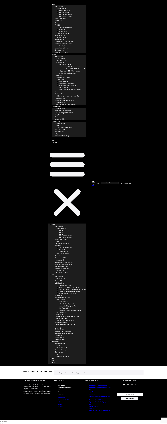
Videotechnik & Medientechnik (64, 41)
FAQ (56, 133)
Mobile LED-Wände (61, 19)
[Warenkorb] (98, 183)
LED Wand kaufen (60, 58)
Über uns (54, 142)
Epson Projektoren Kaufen (63, 77)
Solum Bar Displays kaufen (67, 83)
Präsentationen (59, 117)
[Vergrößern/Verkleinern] (0, 421)
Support (57, 125)
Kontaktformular (60, 123)
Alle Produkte (59, 6)
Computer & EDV (60, 37)
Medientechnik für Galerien (63, 44)
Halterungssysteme (61, 102)
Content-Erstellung (56, 106)
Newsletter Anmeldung (62, 136)
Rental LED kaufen (61, 60)
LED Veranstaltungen (65, 14)
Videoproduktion (60, 119)
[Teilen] (4, 421)
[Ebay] (131, 384)
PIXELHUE (58, 21)
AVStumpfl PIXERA (61, 98)
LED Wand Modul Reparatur (63, 127)
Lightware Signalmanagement (64, 100)
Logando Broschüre (94, 392)
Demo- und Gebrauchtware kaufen (65, 104)
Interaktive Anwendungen (63, 110)
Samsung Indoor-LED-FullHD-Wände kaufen (72, 69)
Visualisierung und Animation (64, 113)
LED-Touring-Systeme (65, 16)
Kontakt (60, 392)
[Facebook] (124, 384)
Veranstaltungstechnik (62, 48)
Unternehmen (61, 385)
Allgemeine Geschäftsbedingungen (98, 385)
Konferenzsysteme (61, 92)
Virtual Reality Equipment (63, 46)
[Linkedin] (135, 384)
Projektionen (59, 115)
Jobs (53, 140)
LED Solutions (59, 62)
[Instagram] (128, 384)
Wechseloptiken (63, 31)
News (53, 138)
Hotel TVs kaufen (64, 87)
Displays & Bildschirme (62, 33)
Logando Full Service (61, 52)
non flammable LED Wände (67, 73)
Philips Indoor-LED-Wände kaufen (69, 71)
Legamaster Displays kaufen (67, 85)
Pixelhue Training (60, 129)
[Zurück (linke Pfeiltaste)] (0, 423)
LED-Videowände (60, 8)
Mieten (53, 4)
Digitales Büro (59, 94)
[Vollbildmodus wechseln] (2, 421)
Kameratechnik (59, 39)
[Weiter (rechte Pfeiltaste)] (2, 423)
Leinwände (62, 29)
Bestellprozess (59, 131)
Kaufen (54, 54)
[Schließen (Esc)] (6, 421)
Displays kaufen (60, 79)
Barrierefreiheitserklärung (64, 387)
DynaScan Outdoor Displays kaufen (70, 90)
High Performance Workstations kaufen (67, 96)
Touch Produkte (60, 35)
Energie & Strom (60, 50)
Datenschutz (92, 394)
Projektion (58, 25)
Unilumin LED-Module (65, 64)
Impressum (61, 394)
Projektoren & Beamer (65, 27)
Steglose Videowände (62, 23)
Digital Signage (60, 108)
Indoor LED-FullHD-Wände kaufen (69, 67)
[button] (67, 183)
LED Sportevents (64, 12)
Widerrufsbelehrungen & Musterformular (99, 396)
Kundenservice (56, 121)
